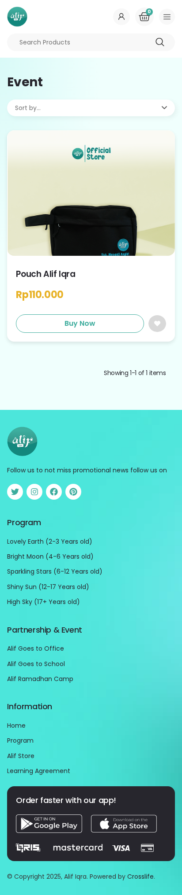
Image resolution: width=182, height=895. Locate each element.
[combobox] (90, 42)
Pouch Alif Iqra (45, 274)
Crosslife (140, 876)
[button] (167, 17)
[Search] (159, 42)
